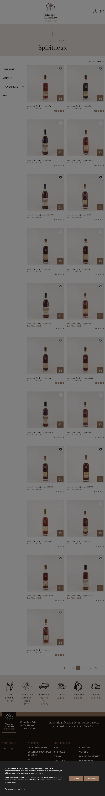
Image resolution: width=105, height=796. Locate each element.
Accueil (44, 41)
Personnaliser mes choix (15, 789)
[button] (60, 98)
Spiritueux (53, 41)
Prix (5, 95)
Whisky (57, 756)
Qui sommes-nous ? (38, 747)
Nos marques (86, 760)
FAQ (29, 759)
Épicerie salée (61, 760)
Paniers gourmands (89, 756)
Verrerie (83, 752)
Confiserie (85, 747)
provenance (10, 86)
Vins (56, 747)
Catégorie (9, 69)
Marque (7, 78)
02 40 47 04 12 (27, 728)
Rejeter (76, 778)
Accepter (92, 778)
